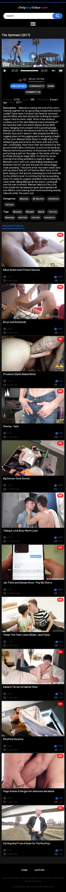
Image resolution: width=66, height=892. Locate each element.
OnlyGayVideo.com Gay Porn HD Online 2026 (33, 887)
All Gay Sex (38, 199)
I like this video (20, 80)
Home (24, 870)
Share (51, 86)
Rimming (9, 217)
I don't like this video (24, 80)
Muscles (24, 199)
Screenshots (36, 86)
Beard (41, 212)
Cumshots (53, 199)
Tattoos (9, 205)
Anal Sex (22, 217)
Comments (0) (33, 92)
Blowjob (30, 212)
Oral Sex (35, 217)
